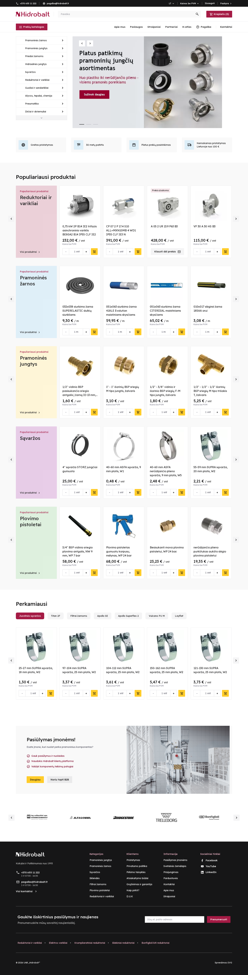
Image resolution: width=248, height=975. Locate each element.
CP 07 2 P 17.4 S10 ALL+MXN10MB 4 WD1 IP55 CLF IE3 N (121, 230)
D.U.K (130, 896)
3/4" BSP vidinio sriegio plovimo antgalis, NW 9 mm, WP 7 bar (77, 551)
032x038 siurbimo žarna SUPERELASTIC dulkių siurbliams (77, 310)
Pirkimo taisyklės (136, 872)
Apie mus (119, 26)
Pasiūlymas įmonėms (175, 860)
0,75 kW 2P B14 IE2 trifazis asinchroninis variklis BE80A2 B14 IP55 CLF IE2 (79, 230)
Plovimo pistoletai (30, 521)
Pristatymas (133, 860)
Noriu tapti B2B (60, 779)
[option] (152, 82)
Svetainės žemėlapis (174, 866)
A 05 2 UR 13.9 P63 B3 (164, 226)
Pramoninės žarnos (33, 281)
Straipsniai (154, 26)
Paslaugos (136, 26)
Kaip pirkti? (133, 890)
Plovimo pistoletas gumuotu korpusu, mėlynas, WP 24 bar (119, 551)
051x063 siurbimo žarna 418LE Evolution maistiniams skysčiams (121, 310)
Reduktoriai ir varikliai (36, 200)
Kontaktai (169, 884)
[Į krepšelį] (94, 251)
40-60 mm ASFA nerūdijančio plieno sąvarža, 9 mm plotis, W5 (166, 471)
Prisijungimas (170, 872)
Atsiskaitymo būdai (137, 878)
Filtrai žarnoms (98, 884)
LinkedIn (211, 872)
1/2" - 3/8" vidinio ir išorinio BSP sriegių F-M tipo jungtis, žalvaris (165, 391)
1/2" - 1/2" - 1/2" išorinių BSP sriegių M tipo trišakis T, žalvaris (210, 391)
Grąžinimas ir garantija (139, 884)
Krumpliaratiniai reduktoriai (89, 942)
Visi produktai (30, 251)
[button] (82, 43)
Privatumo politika (137, 866)
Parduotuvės (170, 878)
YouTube (211, 866)
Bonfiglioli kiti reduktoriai (155, 942)
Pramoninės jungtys (33, 361)
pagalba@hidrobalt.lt (58, 3)
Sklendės (95, 878)
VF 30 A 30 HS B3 (204, 226)
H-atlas (186, 26)
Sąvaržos (30, 438)
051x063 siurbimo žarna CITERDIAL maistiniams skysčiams (165, 310)
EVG (230, 962)
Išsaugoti (210, 3)
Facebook (211, 860)
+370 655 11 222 (28, 3)
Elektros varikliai (58, 942)
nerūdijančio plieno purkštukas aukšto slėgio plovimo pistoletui (210, 551)
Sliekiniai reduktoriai (123, 942)
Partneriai (171, 26)
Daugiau (35, 779)
